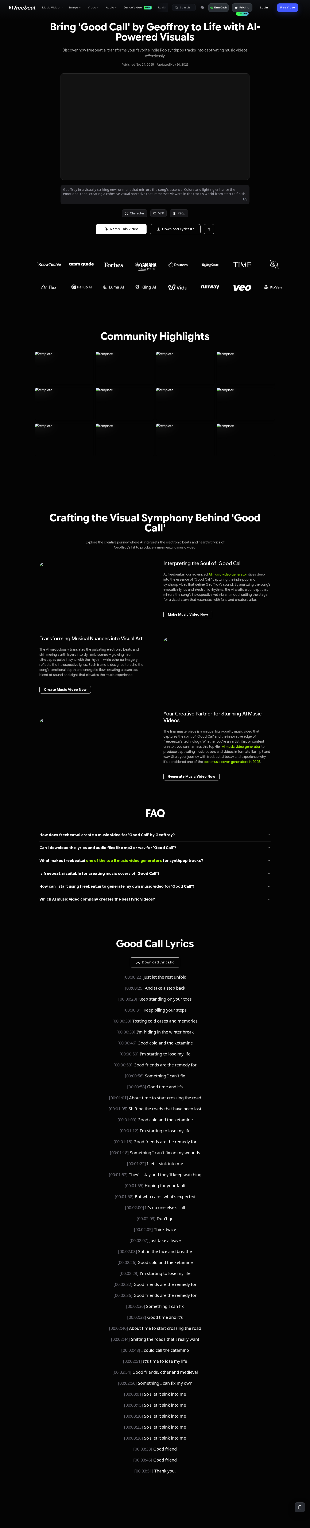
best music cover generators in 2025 (232, 762)
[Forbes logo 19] (81, 263)
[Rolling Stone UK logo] (178, 265)
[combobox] (203, 7)
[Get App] (300, 1507)
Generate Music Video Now (191, 777)
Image (73, 7)
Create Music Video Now (65, 690)
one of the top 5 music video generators (124, 860)
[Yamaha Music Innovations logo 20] (114, 264)
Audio (110, 7)
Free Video (287, 7)
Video (92, 7)
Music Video (50, 7)
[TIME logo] (210, 265)
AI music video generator (228, 574)
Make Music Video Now (188, 614)
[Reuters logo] (146, 265)
